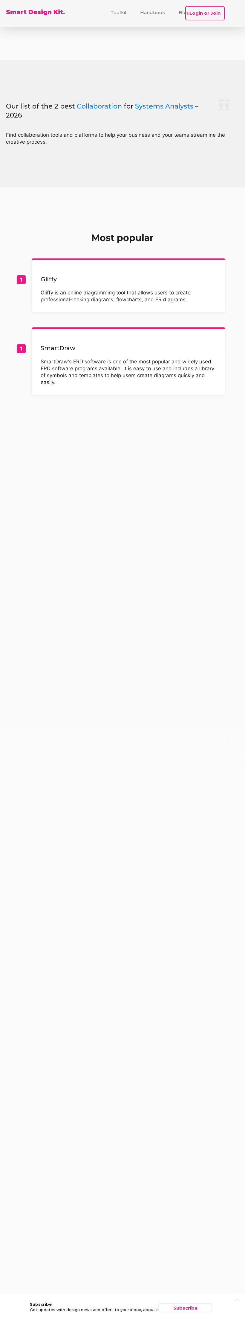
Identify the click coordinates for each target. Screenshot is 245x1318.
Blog (184, 12)
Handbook (152, 12)
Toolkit (119, 12)
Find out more (128, 286)
